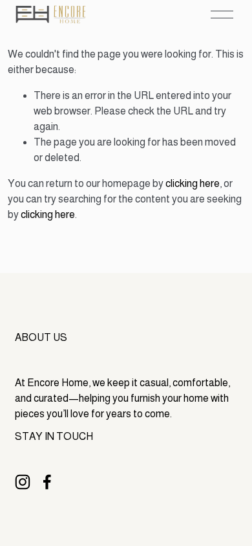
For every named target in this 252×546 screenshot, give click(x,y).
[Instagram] (22, 482)
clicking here (192, 183)
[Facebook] (47, 482)
